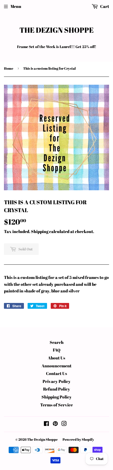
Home (8, 68)
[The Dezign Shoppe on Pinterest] (55, 424)
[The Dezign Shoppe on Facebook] (46, 424)
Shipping (39, 231)
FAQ (56, 350)
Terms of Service (56, 405)
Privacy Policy (57, 381)
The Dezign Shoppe (56, 30)
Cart (104, 6)
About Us (56, 358)
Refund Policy (56, 389)
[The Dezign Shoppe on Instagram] (64, 424)
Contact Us (56, 373)
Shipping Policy (57, 397)
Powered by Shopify (78, 439)
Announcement (56, 366)
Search (57, 342)
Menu (16, 6)
